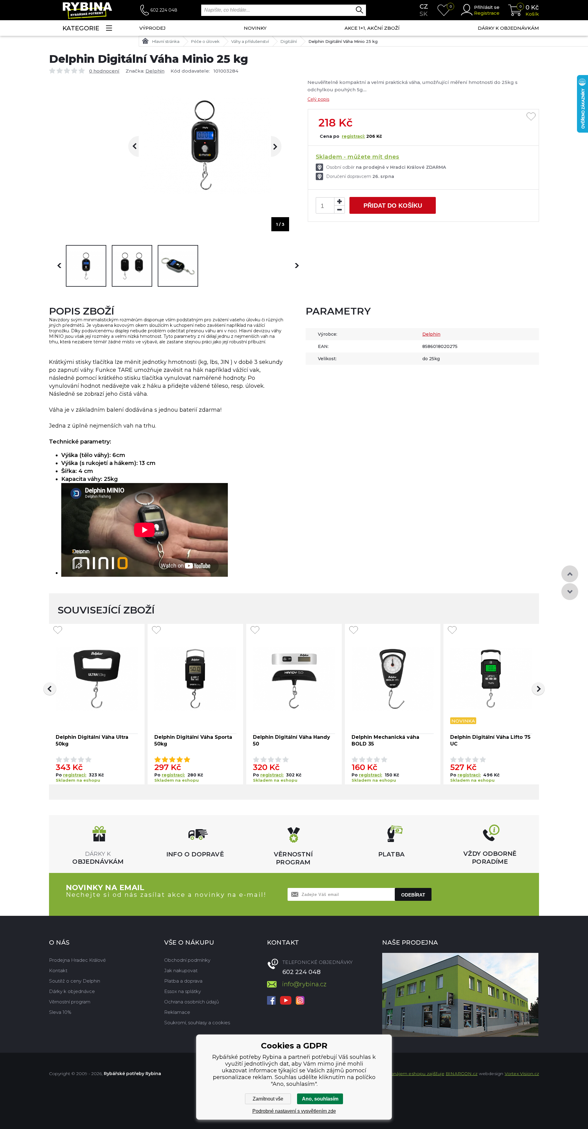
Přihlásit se (486, 7)
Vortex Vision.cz (522, 1073)
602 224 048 (163, 10)
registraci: (353, 136)
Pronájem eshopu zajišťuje (415, 1073)
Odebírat (413, 894)
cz (424, 6)
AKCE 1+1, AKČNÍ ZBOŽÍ (372, 28)
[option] (86, 266)
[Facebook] (271, 1001)
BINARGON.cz (461, 1073)
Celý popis (318, 99)
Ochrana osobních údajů (191, 1002)
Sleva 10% (60, 1012)
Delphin (154, 71)
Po (59, 775)
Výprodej (152, 28)
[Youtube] (286, 1001)
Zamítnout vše (268, 1098)
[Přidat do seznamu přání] (531, 117)
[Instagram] (300, 1001)
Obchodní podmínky (187, 960)
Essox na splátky (182, 991)
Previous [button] (138, 146)
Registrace (486, 13)
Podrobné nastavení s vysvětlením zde (294, 1111)
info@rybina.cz (304, 984)
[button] (49, 688)
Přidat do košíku (393, 205)
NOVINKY (255, 28)
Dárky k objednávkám (508, 28)
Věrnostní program (69, 1002)
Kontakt (58, 970)
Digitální (289, 41)
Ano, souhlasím (320, 1098)
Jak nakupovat (181, 970)
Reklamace (177, 1012)
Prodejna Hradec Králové (77, 960)
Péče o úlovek (205, 41)
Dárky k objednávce (72, 991)
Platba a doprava (183, 981)
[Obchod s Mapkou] (460, 995)
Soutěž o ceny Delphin (74, 981)
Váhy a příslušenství (250, 41)
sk (424, 13)
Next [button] (271, 146)
